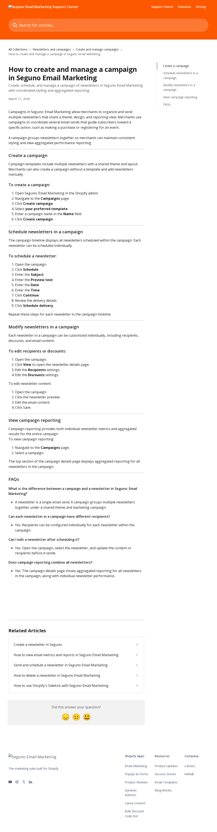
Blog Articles (163, 790)
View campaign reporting (180, 97)
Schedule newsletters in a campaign (180, 75)
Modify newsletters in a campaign (179, 87)
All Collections (18, 49)
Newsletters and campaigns (52, 49)
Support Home (162, 6)
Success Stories (165, 774)
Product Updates (166, 766)
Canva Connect (135, 803)
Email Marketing (136, 766)
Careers (190, 766)
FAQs (167, 104)
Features (184, 6)
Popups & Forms (136, 774)
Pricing (201, 6)
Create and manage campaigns (97, 49)
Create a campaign (176, 66)
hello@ (189, 774)
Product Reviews (136, 782)
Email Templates (166, 782)
